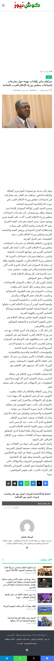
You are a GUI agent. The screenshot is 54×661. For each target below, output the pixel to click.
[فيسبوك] (45, 483)
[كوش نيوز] (27, 5)
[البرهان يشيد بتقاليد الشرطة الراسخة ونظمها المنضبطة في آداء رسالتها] (45, 621)
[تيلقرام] (20, 483)
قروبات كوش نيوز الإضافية (27, 497)
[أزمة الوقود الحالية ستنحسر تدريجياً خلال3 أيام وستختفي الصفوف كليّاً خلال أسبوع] (45, 571)
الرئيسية (47, 71)
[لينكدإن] (33, 483)
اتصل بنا (20, 643)
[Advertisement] (27, 40)
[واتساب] (27, 483)
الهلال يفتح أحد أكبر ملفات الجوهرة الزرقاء (19, 606)
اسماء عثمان (44, 90)
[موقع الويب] (27, 547)
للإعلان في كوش (37, 639)
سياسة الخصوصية (30, 643)
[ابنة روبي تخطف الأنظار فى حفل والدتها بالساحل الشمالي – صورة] (45, 598)
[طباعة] (8, 483)
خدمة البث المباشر (23, 639)
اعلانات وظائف (9, 639)
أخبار (41, 71)
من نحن (47, 639)
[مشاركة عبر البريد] (14, 483)
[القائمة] (3, 6)
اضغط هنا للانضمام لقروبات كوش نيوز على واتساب (27, 494)
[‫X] (39, 483)
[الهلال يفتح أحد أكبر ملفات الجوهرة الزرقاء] (45, 610)
